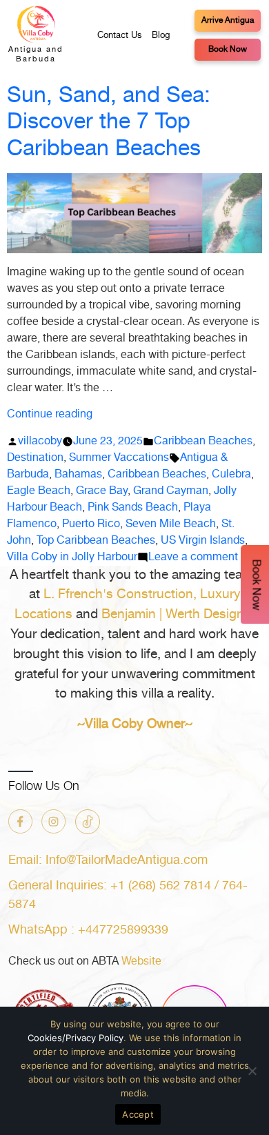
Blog (161, 35)
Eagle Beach (38, 491)
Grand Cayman (170, 491)
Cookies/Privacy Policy (75, 1037)
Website (141, 961)
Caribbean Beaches (203, 441)
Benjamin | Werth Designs (176, 614)
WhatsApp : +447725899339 (88, 930)
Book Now (227, 49)
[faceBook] (20, 821)
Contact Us (119, 35)
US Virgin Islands (203, 540)
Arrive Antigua (227, 20)
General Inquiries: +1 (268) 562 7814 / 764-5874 (128, 895)
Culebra (231, 474)
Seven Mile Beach (171, 524)
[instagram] (53, 821)
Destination (35, 457)
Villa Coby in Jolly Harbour (72, 557)
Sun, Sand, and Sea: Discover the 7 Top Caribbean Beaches (108, 122)
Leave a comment (193, 557)
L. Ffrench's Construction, (120, 594)
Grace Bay (102, 491)
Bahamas (78, 474)
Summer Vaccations (119, 457)
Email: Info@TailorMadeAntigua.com (108, 860)
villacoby (40, 441)
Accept (138, 1114)
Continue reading (49, 414)
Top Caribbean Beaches (96, 540)
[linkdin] (87, 821)
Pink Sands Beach (133, 507)
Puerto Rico (91, 524)
